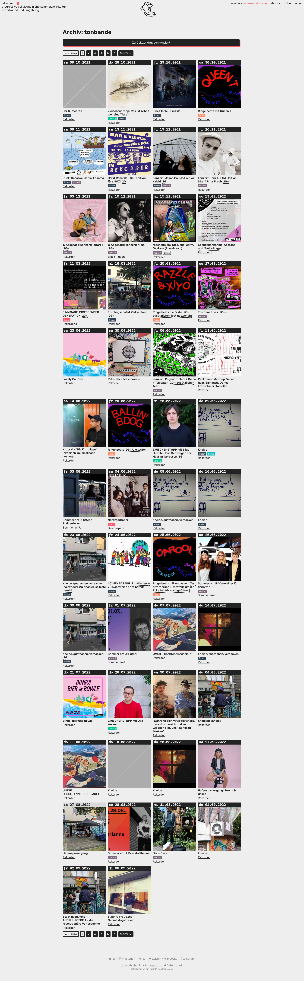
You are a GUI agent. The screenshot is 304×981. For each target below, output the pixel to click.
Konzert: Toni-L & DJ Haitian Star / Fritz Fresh (217, 179)
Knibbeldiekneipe (209, 721)
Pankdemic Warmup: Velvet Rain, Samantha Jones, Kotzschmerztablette (216, 382)
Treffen (211, 454)
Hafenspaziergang (75, 853)
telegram (188, 958)
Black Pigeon (116, 256)
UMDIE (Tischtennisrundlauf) (173, 654)
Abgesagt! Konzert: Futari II (84, 245)
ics (113, 958)
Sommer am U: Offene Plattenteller (77, 521)
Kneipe (202, 449)
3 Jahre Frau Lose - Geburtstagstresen (121, 918)
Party (201, 115)
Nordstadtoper (118, 520)
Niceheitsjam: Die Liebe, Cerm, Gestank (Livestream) (173, 246)
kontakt (287, 3)
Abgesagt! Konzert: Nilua (127, 245)
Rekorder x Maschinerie (124, 379)
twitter (156, 958)
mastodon (128, 958)
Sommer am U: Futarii (122, 654)
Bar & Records (72, 111)
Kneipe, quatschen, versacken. (83, 583)
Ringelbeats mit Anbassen (171, 583)
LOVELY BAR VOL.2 (121, 583)
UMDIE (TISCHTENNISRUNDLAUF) (81, 792)
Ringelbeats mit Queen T (214, 111)
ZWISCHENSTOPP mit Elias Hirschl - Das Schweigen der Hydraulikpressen (172, 453)
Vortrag (112, 119)
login (297, 3)
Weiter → (126, 53)
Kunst (66, 320)
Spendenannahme (210, 245)
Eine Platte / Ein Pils (166, 111)
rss (143, 958)
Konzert (76, 182)
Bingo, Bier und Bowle (77, 721)
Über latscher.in (131, 965)
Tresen (67, 115)
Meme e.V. (167, 969)
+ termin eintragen (256, 3)
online (167, 253)
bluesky (172, 958)
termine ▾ (236, 3)
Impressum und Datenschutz (164, 965)
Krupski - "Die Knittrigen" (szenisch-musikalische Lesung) (80, 453)
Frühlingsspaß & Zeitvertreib (127, 312)
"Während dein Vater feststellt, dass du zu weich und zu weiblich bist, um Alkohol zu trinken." (174, 726)
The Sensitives (208, 312)
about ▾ (275, 3)
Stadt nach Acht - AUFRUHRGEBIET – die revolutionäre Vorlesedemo (81, 920)
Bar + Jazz (160, 853)
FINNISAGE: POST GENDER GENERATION (81, 313)
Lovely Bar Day (73, 379)
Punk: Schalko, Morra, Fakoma (83, 178)
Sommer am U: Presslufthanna (128, 853)
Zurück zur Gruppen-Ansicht (151, 42)
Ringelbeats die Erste (168, 312)
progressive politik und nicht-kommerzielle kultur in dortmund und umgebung (34, 7)
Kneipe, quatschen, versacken (173, 520)
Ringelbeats (116, 449)
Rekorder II (205, 252)
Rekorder (69, 119)
